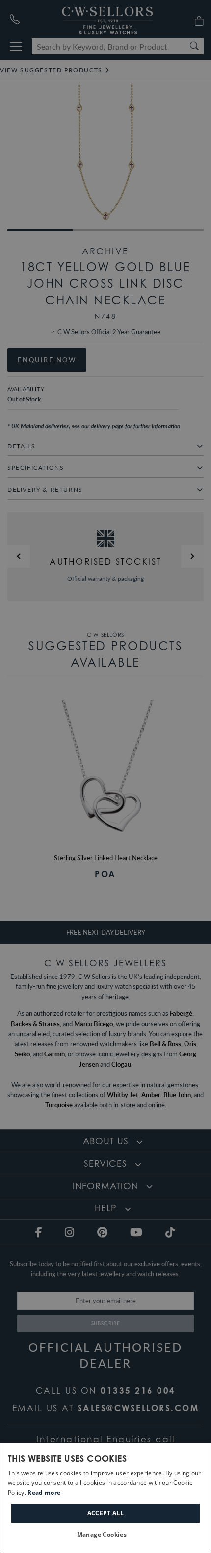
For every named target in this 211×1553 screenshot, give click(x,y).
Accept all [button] (105, 1513)
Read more (43, 1492)
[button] (105, 1535)
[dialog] (105, 1498)
